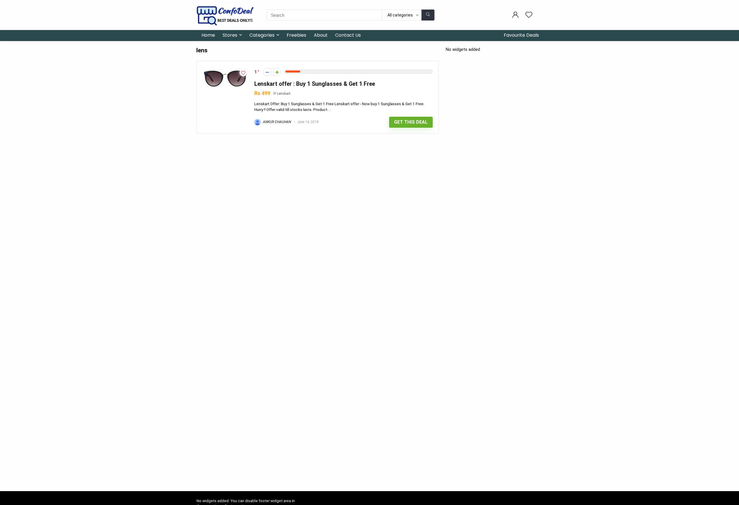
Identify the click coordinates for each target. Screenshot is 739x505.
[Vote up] (277, 72)
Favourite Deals (521, 35)
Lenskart (283, 94)
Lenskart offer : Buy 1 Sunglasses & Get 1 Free (314, 84)
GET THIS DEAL (411, 122)
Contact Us (348, 35)
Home (208, 35)
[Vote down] (267, 72)
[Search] (427, 15)
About (321, 35)
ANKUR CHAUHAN (276, 122)
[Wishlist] (528, 15)
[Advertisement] (369, 448)
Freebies (296, 35)
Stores (230, 35)
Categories (262, 35)
